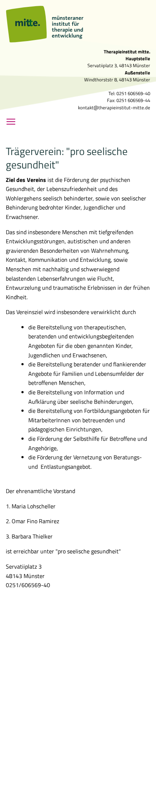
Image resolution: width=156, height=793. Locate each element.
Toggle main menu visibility (11, 121)
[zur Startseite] (63, 24)
